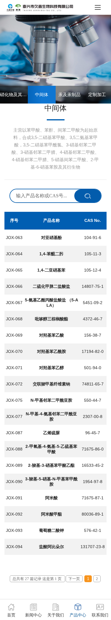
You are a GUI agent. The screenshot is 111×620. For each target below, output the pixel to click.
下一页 (74, 579)
